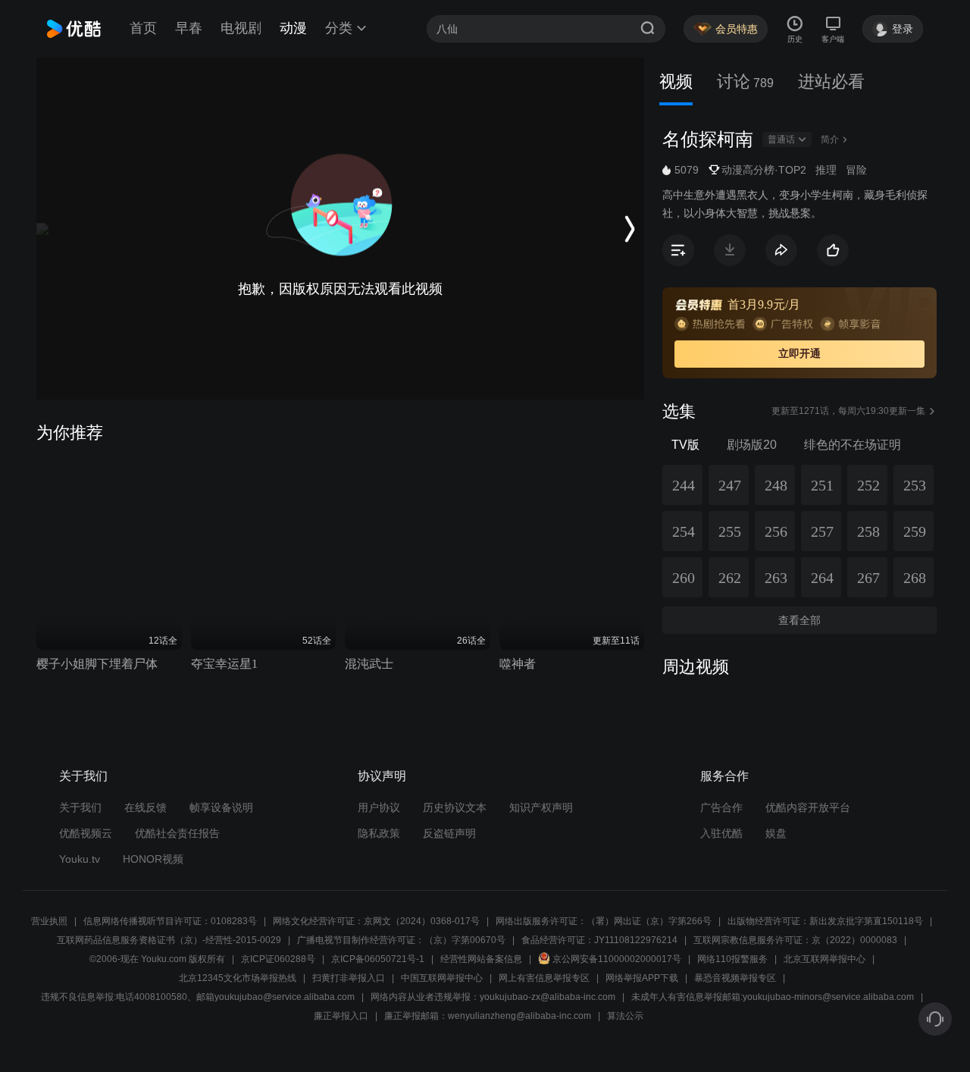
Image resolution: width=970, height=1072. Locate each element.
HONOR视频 (153, 859)
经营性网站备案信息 (481, 959)
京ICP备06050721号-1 (377, 959)
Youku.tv (79, 859)
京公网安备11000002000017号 (616, 959)
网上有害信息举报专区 (544, 978)
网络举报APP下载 (641, 978)
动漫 (293, 28)
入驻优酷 (721, 833)
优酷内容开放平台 (807, 807)
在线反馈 (145, 807)
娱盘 (776, 833)
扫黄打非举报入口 (348, 978)
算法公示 (625, 1016)
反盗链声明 (449, 833)
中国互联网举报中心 (442, 978)
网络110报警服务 (732, 959)
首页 (143, 28)
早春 (188, 28)
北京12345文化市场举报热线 (237, 978)
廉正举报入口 (341, 1016)
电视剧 (241, 28)
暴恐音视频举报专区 (735, 978)
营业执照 (49, 921)
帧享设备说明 (221, 807)
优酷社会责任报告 (177, 833)
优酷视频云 (85, 833)
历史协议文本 (455, 807)
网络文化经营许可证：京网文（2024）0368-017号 (376, 921)
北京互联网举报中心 (824, 959)
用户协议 (379, 807)
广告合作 (721, 807)
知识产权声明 (541, 807)
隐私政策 (379, 833)
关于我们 (80, 807)
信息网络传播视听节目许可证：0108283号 (170, 921)
